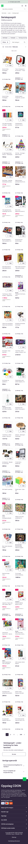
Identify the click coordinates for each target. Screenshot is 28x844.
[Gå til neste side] (24, 734)
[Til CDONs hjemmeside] (2, 5)
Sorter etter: (8, 47)
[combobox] (14, 9)
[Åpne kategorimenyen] (25, 5)
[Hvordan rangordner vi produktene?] (3, 47)
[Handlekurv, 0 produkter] (22, 5)
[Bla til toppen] (24, 779)
